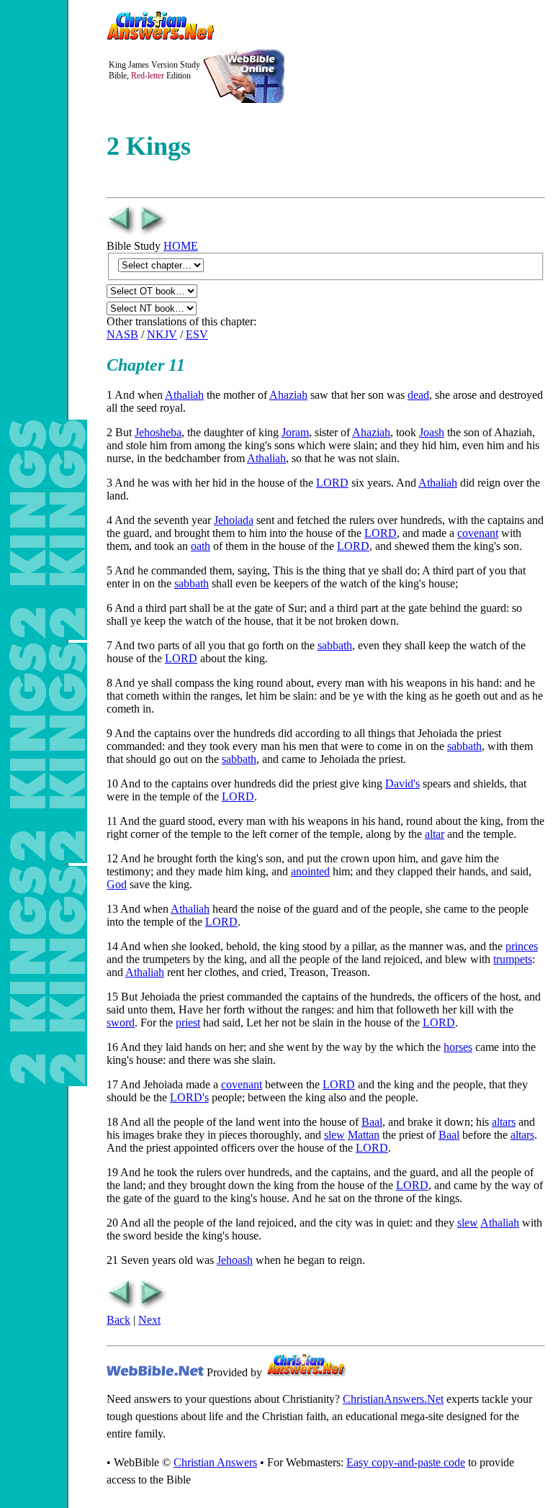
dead (418, 395)
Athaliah (184, 395)
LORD (332, 483)
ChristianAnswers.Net (393, 1399)
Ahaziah (288, 395)
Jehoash (235, 1260)
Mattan (363, 1135)
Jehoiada (233, 520)
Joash (431, 432)
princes (521, 946)
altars (504, 1122)
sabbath (191, 583)
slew (334, 1135)
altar (434, 834)
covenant (477, 533)
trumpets (512, 959)
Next (149, 1320)
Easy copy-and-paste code (405, 1462)
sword (121, 1022)
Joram (295, 432)
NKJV (162, 334)
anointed (310, 871)
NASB (122, 334)
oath (200, 546)
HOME (180, 246)
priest (188, 1022)
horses (458, 1047)
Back (118, 1320)
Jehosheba (158, 432)
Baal (371, 1122)
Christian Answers (215, 1462)
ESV (197, 334)
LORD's (189, 1097)
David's (402, 783)
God (117, 884)
